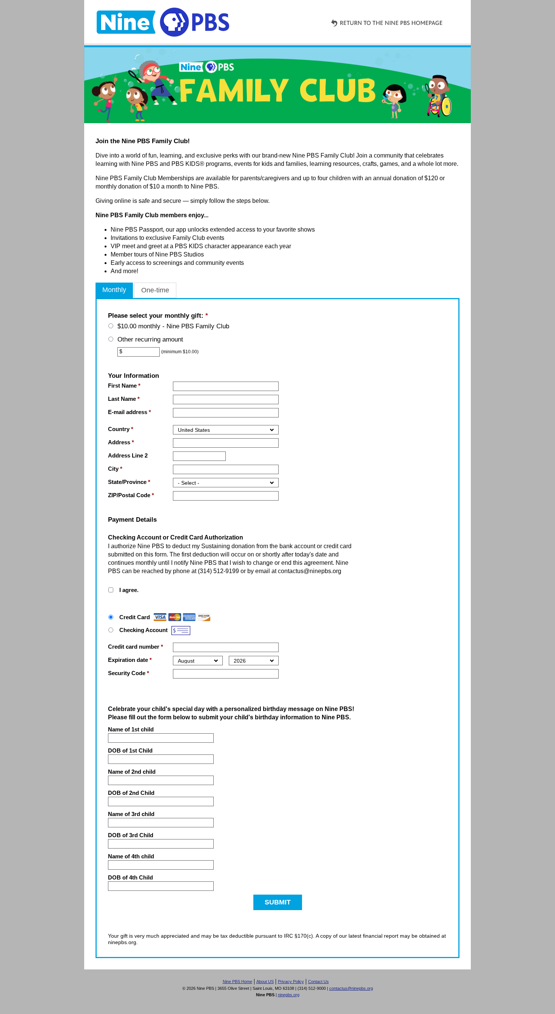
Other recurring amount (150, 339)
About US (265, 981)
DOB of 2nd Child (131, 793)
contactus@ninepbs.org (351, 988)
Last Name (124, 399)
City (115, 468)
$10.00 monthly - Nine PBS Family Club (173, 326)
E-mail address (129, 412)
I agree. (129, 590)
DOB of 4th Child (130, 877)
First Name (124, 385)
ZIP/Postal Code (131, 495)
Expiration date (130, 660)
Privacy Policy (291, 981)
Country (120, 429)
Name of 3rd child (131, 814)
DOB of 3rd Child (130, 835)
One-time (155, 290)
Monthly (114, 290)
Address (121, 442)
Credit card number (135, 646)
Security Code (128, 673)
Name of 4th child (131, 856)
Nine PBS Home (237, 981)
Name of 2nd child (132, 771)
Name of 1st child (131, 729)
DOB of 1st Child (130, 750)
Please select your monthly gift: (158, 315)
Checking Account (143, 630)
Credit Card (134, 617)
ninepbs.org (288, 994)
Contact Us (318, 981)
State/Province (129, 482)
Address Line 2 (128, 455)
